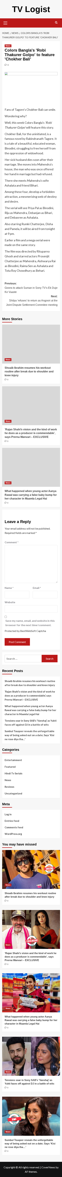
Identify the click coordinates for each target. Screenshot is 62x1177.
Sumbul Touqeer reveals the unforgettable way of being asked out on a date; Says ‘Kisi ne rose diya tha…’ (29, 735)
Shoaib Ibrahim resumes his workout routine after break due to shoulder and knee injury (29, 371)
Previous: (31, 287)
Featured (10, 766)
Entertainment (13, 760)
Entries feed (12, 820)
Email (37, 587)
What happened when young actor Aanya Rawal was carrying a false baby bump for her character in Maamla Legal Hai (31, 495)
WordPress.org (13, 833)
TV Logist (31, 9)
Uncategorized (13, 793)
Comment (12, 542)
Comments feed (14, 827)
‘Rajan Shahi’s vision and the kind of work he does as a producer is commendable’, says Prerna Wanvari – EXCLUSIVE (31, 433)
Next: (32, 300)
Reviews (9, 786)
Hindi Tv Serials (13, 773)
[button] (5, 22)
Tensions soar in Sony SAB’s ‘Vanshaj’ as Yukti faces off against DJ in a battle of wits (31, 722)
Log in (8, 814)
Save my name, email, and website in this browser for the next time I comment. (30, 623)
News (8, 46)
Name (9, 587)
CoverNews (48, 1167)
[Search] (56, 23)
